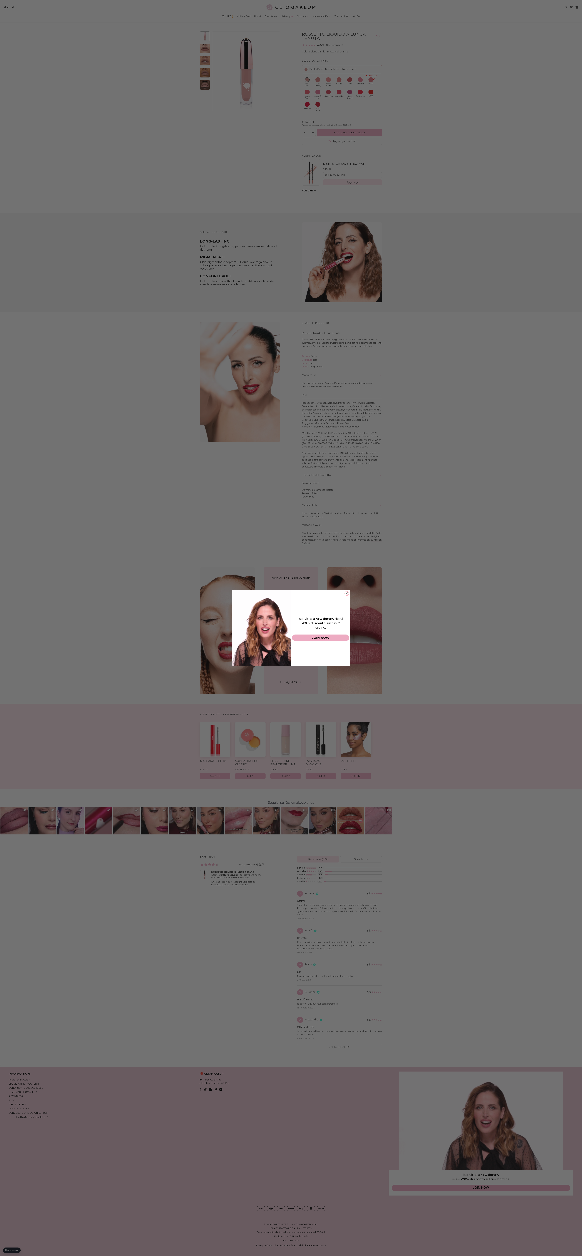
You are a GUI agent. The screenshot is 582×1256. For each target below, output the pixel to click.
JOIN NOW (320, 638)
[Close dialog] (347, 593)
